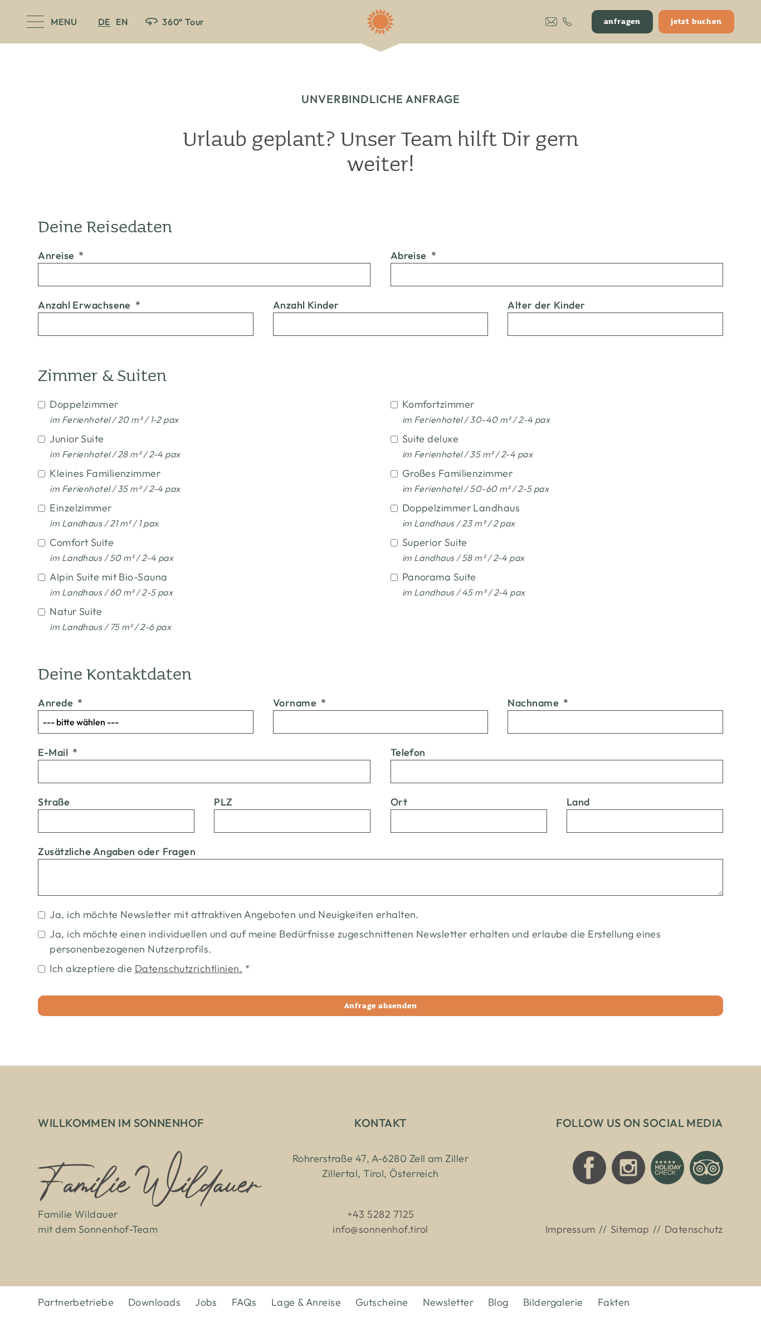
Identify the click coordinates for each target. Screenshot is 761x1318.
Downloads (154, 1302)
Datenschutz (694, 1229)
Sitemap (630, 1229)
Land (578, 801)
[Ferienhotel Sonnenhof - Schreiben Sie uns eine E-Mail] (551, 21)
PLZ (223, 801)
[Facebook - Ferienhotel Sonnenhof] (589, 1167)
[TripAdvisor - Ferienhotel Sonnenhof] (706, 1167)
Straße (54, 801)
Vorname (299, 702)
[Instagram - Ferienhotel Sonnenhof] (628, 1167)
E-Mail (57, 752)
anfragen (622, 21)
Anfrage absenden (380, 1005)
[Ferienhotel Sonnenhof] (380, 22)
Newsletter (448, 1302)
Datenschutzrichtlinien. (188, 968)
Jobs (206, 1302)
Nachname (538, 702)
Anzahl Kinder (306, 305)
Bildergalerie (553, 1302)
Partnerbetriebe (76, 1302)
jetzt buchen (696, 21)
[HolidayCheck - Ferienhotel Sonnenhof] (667, 1167)
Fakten (614, 1302)
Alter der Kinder (546, 305)
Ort (399, 801)
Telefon (408, 752)
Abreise (414, 255)
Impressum (570, 1229)
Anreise (61, 255)
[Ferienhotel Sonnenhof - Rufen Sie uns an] (567, 21)
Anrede (60, 702)
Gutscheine (381, 1302)
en (122, 21)
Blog (498, 1302)
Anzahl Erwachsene (89, 305)
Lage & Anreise (306, 1302)
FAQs (244, 1302)
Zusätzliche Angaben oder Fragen (117, 851)
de (104, 21)
